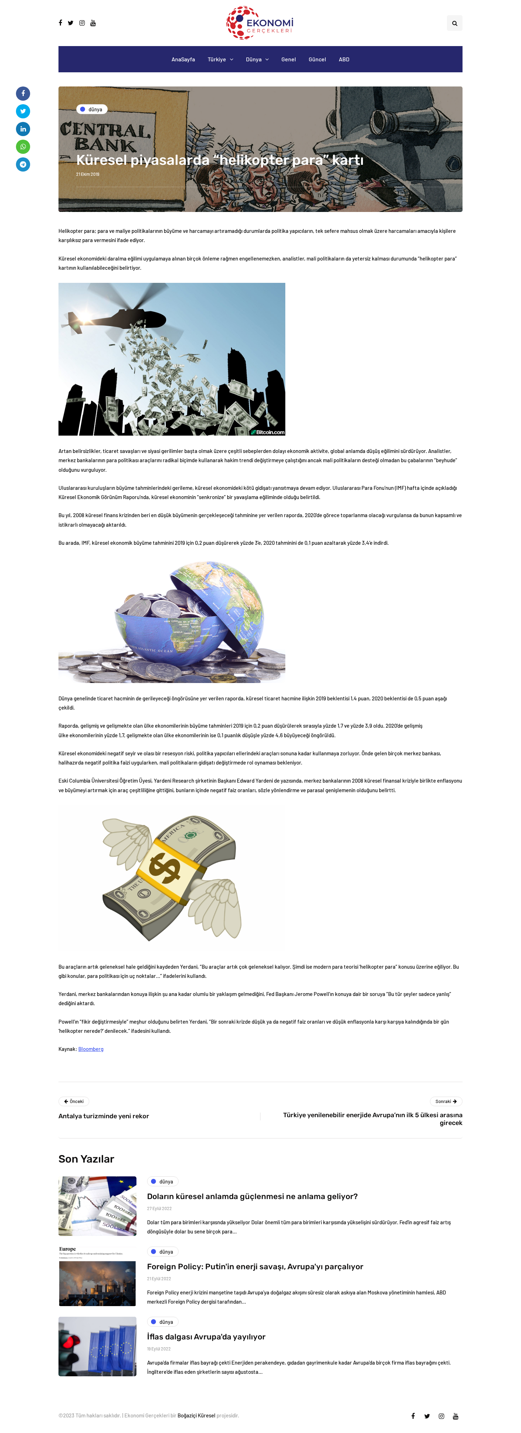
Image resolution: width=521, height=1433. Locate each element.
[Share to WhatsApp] (23, 147)
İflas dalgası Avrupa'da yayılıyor (206, 1337)
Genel (288, 59)
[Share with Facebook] (23, 93)
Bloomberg (90, 1049)
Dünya (254, 59)
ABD (344, 59)
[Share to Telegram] (23, 164)
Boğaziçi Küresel (196, 1415)
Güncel (317, 59)
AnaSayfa (183, 59)
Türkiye (217, 59)
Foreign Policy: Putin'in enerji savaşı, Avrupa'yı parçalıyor (255, 1266)
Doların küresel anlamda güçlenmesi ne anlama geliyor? (252, 1196)
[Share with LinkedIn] (23, 129)
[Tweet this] (23, 111)
